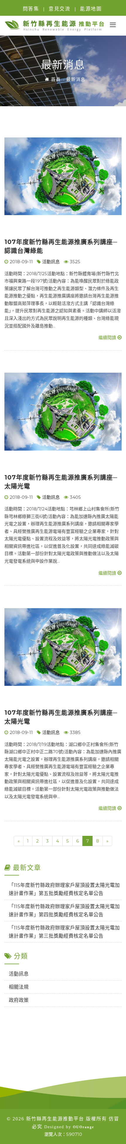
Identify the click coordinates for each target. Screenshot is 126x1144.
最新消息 (76, 79)
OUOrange (83, 1127)
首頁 (55, 79)
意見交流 (59, 9)
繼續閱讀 (107, 337)
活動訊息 (51, 261)
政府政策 (19, 1000)
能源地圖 (91, 9)
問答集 (31, 9)
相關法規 (19, 987)
